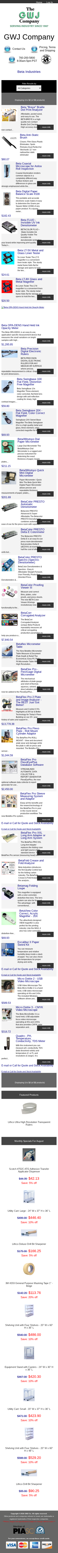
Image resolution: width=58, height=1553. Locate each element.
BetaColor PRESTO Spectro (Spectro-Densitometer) (30, 560)
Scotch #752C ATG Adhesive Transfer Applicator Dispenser (29, 1170)
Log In (49, 2)
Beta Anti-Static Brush (29, 136)
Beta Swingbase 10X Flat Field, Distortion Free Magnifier (29, 381)
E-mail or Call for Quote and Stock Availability (21, 829)
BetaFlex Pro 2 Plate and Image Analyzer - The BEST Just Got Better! (29, 701)
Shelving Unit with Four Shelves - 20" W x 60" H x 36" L (29, 1326)
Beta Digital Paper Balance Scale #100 (28, 193)
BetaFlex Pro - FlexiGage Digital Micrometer (31, 672)
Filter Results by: (29, 84)
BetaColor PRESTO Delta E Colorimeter (32, 531)
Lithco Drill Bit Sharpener (29, 1484)
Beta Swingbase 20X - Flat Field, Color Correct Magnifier (30, 413)
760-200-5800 (27, 57)
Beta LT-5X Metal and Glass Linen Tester (30, 252)
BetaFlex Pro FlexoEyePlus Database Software (32, 762)
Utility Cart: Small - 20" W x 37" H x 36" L (29, 1409)
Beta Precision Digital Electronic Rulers (31, 351)
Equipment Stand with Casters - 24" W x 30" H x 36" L (29, 1368)
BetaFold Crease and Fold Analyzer (31, 862)
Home (39, 2)
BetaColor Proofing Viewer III (32, 586)
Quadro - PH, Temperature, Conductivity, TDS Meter (30, 1038)
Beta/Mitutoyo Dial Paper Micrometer (29, 440)
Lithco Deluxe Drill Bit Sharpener (29, 1244)
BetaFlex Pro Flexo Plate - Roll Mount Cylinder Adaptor (27, 731)
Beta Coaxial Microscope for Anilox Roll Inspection (29, 166)
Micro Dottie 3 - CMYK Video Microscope (29, 1008)
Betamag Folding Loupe (28, 887)
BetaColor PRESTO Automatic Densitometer (32, 504)
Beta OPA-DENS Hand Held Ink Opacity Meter (20, 326)
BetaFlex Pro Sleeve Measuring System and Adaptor (32, 796)
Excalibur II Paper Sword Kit (28, 943)
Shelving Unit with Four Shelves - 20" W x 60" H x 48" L (29, 1449)
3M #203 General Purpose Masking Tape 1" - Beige (29, 1284)
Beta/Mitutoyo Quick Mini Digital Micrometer (31, 473)
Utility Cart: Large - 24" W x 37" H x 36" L (29, 1211)
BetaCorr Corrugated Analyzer (33, 614)
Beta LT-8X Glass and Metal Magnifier (29, 280)
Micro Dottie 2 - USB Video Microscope (30, 980)
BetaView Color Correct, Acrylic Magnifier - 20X (28, 913)
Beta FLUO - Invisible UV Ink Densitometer (30, 222)
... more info (45, 127)
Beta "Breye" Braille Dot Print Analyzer (32, 108)
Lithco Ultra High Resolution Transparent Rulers (29, 1123)
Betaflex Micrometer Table (28, 645)
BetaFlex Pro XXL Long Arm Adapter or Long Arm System (33, 835)
